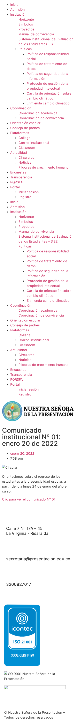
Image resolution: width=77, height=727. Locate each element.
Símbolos (25, 24)
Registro (24, 197)
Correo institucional (33, 143)
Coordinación (20, 108)
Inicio (14, 4)
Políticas (25, 49)
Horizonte (26, 19)
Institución (18, 14)
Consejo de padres (25, 128)
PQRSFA (16, 182)
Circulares (26, 157)
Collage (24, 138)
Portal (15, 187)
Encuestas (18, 172)
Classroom (26, 148)
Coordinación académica (37, 113)
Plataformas (19, 133)
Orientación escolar (25, 123)
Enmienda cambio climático (48, 103)
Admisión (17, 9)
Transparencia (21, 177)
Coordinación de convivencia (41, 118)
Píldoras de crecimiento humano (43, 167)
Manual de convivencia (36, 34)
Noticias (24, 162)
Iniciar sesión (28, 192)
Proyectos (26, 29)
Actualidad (18, 152)
